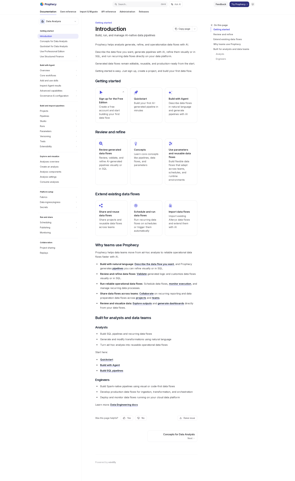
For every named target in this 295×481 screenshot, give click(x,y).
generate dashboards (171, 303)
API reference (108, 11)
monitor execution (180, 283)
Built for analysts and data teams (231, 49)
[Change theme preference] (252, 4)
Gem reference (68, 11)
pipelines (117, 268)
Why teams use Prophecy (227, 44)
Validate (142, 273)
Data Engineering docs (124, 404)
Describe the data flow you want (154, 264)
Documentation (48, 11)
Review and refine (223, 34)
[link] (111, 105)
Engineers (221, 59)
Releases (144, 11)
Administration (127, 11)
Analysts (220, 54)
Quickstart (106, 359)
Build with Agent (110, 365)
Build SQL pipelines (111, 370)
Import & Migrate (89, 11)
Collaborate (146, 293)
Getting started (221, 29)
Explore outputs (142, 303)
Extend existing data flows (227, 39)
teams (155, 297)
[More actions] (194, 28)
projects (141, 297)
